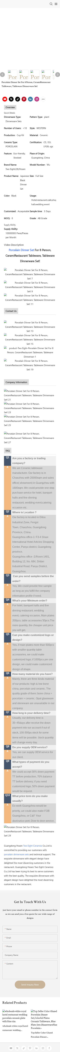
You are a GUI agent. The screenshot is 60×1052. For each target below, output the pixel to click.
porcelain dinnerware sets (16, 854)
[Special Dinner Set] (30, 352)
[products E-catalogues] (30, 339)
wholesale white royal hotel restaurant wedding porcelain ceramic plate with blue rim (15, 1028)
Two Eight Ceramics (32, 845)
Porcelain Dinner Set (21, 250)
